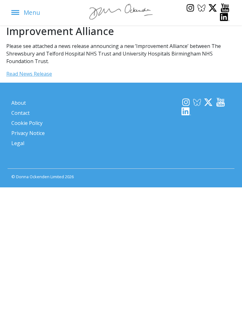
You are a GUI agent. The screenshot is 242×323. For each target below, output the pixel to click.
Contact (20, 112)
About (18, 102)
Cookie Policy (27, 123)
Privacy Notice (28, 133)
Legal (17, 143)
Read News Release (29, 73)
